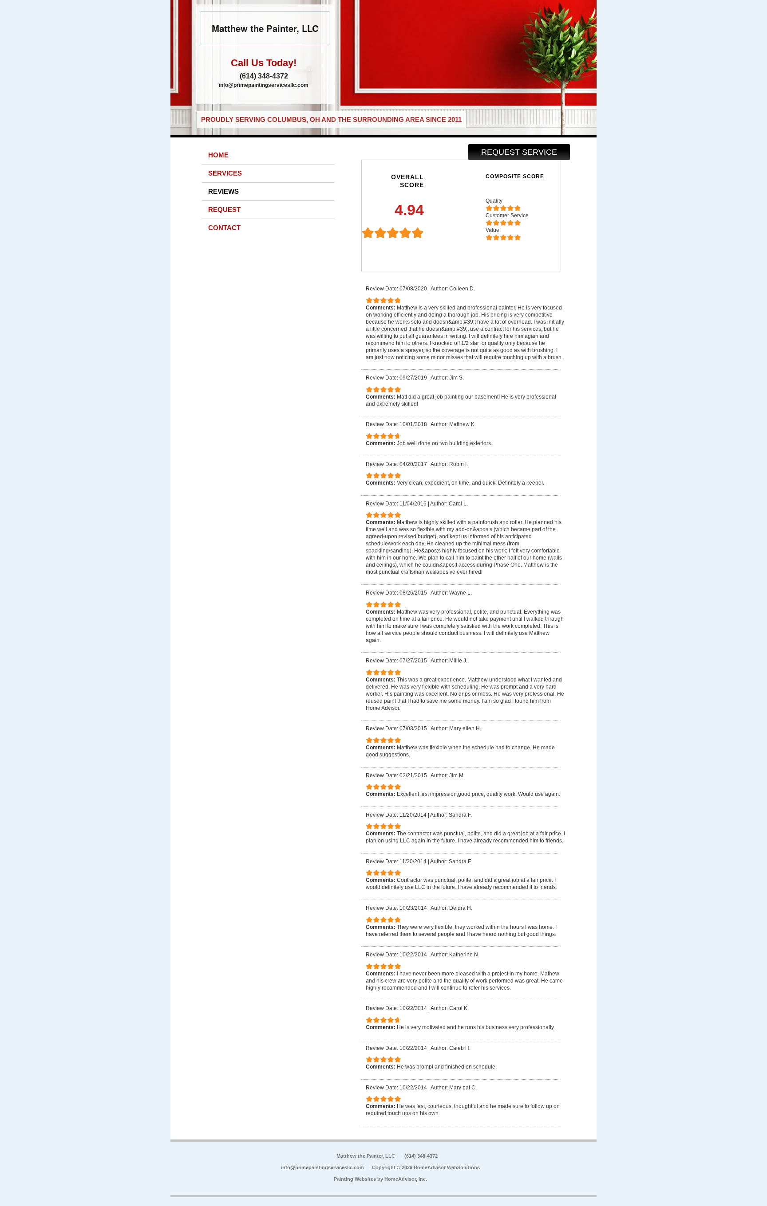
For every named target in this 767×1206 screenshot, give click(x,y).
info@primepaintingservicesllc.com (263, 85)
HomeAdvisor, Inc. (405, 1179)
